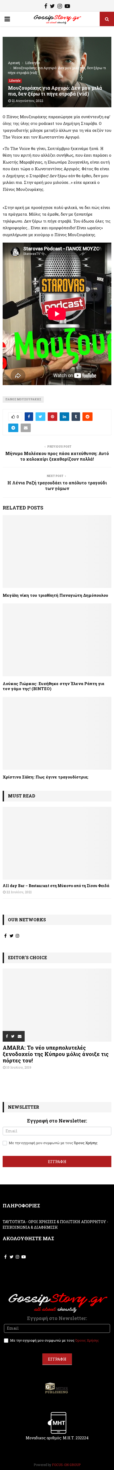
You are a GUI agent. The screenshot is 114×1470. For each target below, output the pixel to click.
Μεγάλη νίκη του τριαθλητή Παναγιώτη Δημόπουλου (55, 595)
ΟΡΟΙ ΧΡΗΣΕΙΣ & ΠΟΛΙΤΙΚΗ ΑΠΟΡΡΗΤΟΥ (67, 1221)
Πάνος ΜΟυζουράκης (23, 399)
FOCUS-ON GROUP (66, 1465)
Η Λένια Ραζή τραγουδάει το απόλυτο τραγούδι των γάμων (57, 485)
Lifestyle (14, 80)
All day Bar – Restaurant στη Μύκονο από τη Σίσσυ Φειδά (56, 885)
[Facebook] (45, 7)
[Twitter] (52, 7)
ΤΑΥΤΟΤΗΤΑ (14, 1221)
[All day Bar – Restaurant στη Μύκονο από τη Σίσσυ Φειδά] (57, 843)
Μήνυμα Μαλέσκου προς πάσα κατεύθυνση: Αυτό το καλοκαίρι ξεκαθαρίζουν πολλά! (57, 456)
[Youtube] (67, 7)
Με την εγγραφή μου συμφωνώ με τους (53, 1143)
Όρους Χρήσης (86, 1142)
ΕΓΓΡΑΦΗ (57, 1161)
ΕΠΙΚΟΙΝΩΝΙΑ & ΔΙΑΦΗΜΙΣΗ (30, 1227)
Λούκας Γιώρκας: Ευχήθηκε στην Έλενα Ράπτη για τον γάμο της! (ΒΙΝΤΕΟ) (53, 686)
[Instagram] (60, 7)
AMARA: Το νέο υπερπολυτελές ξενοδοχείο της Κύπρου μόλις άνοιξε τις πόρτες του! (56, 1054)
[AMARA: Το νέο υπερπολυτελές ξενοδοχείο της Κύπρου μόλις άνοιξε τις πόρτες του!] (57, 1005)
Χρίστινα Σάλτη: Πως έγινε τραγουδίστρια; (45, 777)
